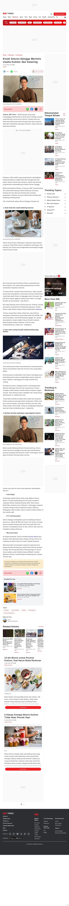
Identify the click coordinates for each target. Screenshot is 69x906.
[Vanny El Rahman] (5, 657)
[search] (51, 14)
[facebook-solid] (31, 113)
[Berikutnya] (44, 767)
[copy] (40, 113)
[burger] (65, 17)
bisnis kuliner (36, 566)
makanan (17, 326)
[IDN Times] (8, 13)
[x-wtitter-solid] (36, 113)
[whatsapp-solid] (27, 113)
